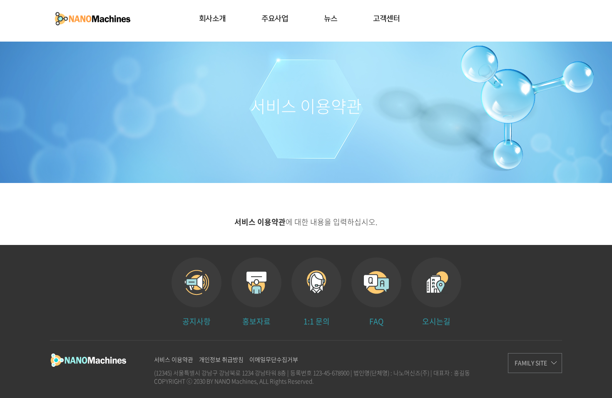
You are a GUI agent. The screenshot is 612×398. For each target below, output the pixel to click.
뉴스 (330, 19)
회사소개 (212, 19)
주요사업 (274, 19)
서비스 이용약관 (173, 359)
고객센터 (386, 19)
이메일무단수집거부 (273, 359)
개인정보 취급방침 (221, 359)
